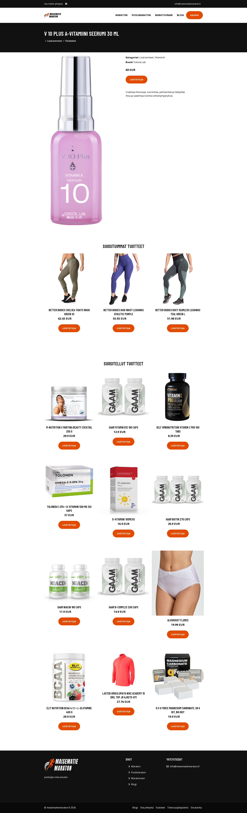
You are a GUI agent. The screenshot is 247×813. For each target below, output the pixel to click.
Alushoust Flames (177, 620)
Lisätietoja (136, 79)
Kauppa (194, 15)
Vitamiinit (70, 40)
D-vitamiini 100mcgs (123, 519)
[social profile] (66, 4)
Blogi (180, 15)
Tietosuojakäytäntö (177, 807)
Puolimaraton (141, 15)
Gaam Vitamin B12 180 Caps (123, 427)
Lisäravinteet (54, 40)
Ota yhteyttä (147, 807)
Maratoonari (164, 15)
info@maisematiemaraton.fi (188, 3)
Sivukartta (196, 807)
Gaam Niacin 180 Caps (69, 607)
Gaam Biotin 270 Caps (178, 519)
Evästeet (160, 807)
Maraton (121, 15)
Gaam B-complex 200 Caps (123, 607)
